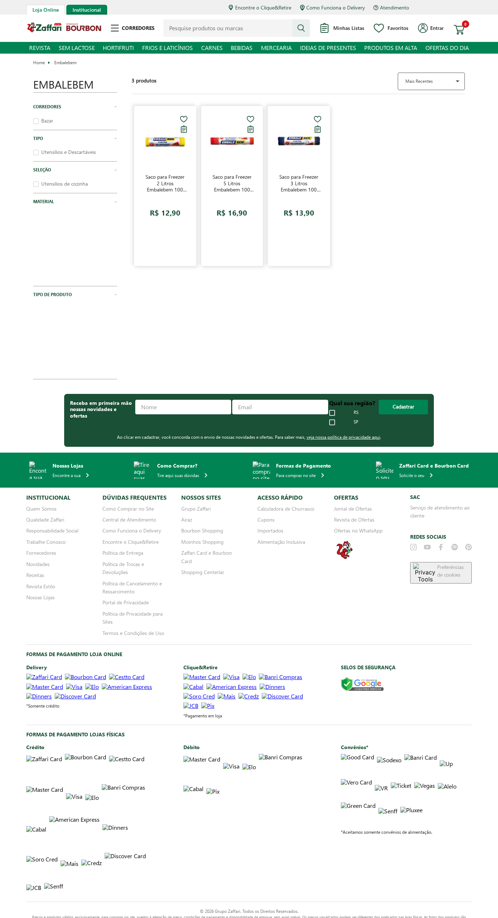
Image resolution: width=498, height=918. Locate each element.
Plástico (49, 215)
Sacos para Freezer (61, 247)
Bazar (47, 120)
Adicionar (187, 243)
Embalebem (65, 62)
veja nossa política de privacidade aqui (343, 420)
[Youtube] (427, 530)
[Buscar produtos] (301, 28)
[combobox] (236, 28)
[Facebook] (440, 530)
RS (356, 395)
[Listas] (228, 129)
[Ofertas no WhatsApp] (344, 541)
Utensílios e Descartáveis (68, 152)
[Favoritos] (228, 119)
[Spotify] (454, 530)
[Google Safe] (362, 667)
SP (356, 404)
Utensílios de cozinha (64, 183)
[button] (75, 106)
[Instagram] (413, 530)
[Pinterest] (468, 530)
